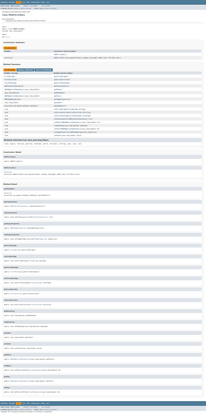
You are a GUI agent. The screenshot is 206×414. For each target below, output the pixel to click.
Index (43, 2)
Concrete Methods (44, 70)
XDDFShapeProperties (13, 99)
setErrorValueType (61, 116)
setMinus (57, 122)
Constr (21, 8)
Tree (28, 2)
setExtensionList (61, 119)
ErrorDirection (11, 79)
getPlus (57, 96)
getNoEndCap (59, 93)
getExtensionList (61, 86)
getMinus (57, 89)
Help (48, 2)
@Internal (8, 172)
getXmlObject (59, 106)
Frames (26, 6)
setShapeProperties (62, 132)
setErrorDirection (61, 112)
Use (24, 2)
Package (12, 2)
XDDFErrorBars (59, 54)
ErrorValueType (11, 83)
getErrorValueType (61, 83)
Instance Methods (25, 70)
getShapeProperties (62, 99)
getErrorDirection (61, 79)
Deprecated (35, 2)
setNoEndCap (59, 125)
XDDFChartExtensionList (14, 86)
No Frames (34, 6)
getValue (57, 102)
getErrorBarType (60, 76)
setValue (57, 135)
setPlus (57, 129)
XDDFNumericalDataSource (14, 89)
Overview (4, 2)
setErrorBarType (60, 109)
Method (28, 8)
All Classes (46, 6)
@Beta (4, 27)
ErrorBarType (10, 76)
